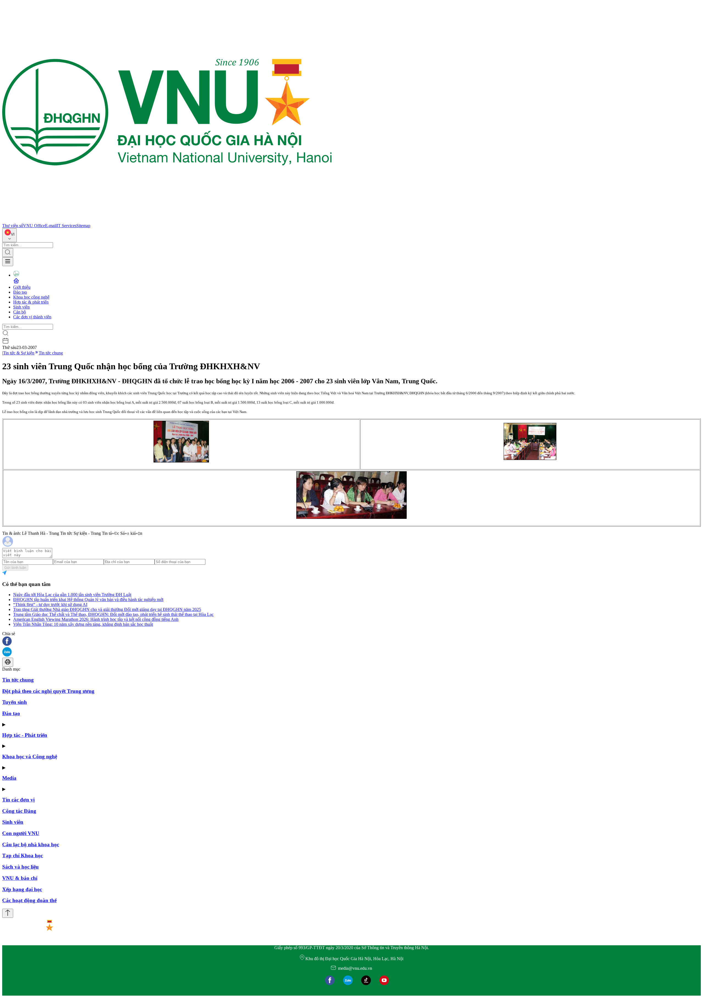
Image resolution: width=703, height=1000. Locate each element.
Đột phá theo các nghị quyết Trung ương (48, 691)
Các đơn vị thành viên (32, 317)
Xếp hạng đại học (22, 889)
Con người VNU (20, 833)
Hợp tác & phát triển (31, 302)
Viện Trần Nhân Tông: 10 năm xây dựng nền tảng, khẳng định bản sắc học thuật (83, 624)
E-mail (51, 225)
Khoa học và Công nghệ (29, 756)
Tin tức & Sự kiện (18, 353)
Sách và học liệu (20, 867)
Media (9, 778)
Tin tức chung (51, 353)
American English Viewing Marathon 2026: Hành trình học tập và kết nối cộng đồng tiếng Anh (95, 619)
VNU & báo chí (19, 878)
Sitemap (83, 225)
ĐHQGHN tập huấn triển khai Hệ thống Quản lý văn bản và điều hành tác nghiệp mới (88, 599)
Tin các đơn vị (18, 800)
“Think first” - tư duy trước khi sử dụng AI (50, 604)
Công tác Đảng (19, 811)
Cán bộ (19, 312)
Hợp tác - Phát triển (24, 735)
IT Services (66, 225)
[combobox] (9, 235)
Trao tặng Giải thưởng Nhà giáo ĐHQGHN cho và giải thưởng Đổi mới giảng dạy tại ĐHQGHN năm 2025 (107, 609)
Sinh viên (21, 307)
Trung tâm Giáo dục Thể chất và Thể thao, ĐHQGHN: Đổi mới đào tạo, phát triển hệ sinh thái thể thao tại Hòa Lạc (113, 614)
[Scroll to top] (7, 913)
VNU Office (34, 225)
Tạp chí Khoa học (22, 855)
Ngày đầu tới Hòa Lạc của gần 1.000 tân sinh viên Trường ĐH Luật (72, 594)
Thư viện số (12, 225)
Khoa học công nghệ (31, 297)
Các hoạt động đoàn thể (29, 900)
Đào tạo (20, 292)
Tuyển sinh (14, 702)
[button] (351, 641)
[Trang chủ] (167, 220)
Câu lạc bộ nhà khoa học (30, 844)
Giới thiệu (21, 287)
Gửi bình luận (15, 568)
